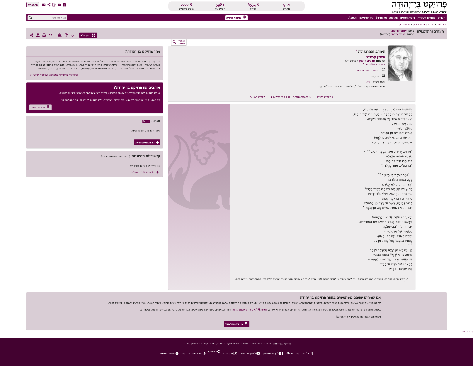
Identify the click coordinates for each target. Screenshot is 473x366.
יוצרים (441, 18)
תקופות (393, 18)
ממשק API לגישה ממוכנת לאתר (250, 309)
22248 (186, 5)
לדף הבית (467, 331)
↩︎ (404, 282)
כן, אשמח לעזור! (236, 324)
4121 (286, 5)
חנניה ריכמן (419, 24)
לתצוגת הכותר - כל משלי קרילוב (291, 97)
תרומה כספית (236, 17)
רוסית (369, 81)
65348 (253, 5)
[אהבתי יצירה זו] (72, 35)
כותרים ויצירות (426, 18)
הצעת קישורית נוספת (145, 172)
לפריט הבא (257, 97)
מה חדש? (381, 18)
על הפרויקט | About (360, 18)
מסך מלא (88, 35)
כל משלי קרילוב (402, 24)
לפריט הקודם (325, 97)
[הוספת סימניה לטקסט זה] (66, 35)
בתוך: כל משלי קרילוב (373, 64)
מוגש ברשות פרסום (367, 70)
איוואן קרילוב (399, 31)
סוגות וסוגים (407, 18)
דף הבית (442, 24)
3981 (220, 5)
